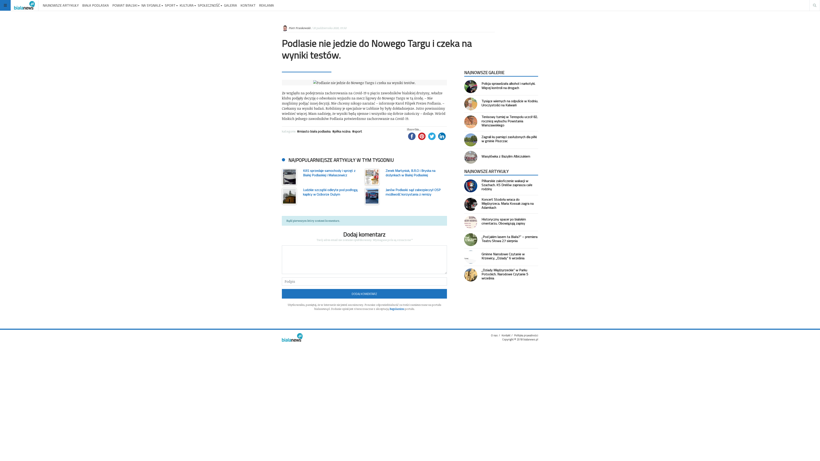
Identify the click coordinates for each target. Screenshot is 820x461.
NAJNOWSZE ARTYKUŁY (61, 5)
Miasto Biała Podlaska (315, 131)
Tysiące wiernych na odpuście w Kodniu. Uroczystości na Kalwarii (510, 103)
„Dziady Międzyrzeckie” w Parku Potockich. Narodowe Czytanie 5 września (505, 274)
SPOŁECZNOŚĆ (209, 5)
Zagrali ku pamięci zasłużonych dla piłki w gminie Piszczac (509, 138)
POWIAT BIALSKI (124, 5)
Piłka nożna (342, 131)
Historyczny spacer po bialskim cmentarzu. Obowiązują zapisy (504, 221)
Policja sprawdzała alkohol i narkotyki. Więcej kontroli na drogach (508, 85)
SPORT (170, 5)
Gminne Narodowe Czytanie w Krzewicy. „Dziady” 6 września (503, 256)
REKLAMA (266, 5)
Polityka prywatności (526, 335)
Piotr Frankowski (299, 28)
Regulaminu (397, 309)
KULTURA (187, 5)
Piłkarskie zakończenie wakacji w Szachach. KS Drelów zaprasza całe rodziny (507, 184)
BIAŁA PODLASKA (95, 5)
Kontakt (506, 335)
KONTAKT (248, 5)
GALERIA (230, 5)
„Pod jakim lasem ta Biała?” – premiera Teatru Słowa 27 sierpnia (509, 238)
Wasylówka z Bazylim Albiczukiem (506, 156)
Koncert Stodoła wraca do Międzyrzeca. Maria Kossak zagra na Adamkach (508, 203)
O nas (494, 335)
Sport (358, 131)
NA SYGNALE (151, 5)
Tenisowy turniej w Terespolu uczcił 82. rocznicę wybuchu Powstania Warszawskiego (510, 120)
